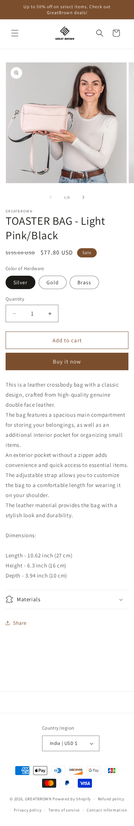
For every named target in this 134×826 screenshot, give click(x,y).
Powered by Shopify (71, 798)
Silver (20, 282)
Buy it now (67, 361)
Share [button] (20, 623)
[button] (15, 33)
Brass (84, 282)
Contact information (107, 810)
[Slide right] (83, 197)
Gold (53, 282)
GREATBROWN (38, 798)
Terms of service (64, 810)
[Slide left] (50, 197)
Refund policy (111, 798)
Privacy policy (27, 810)
